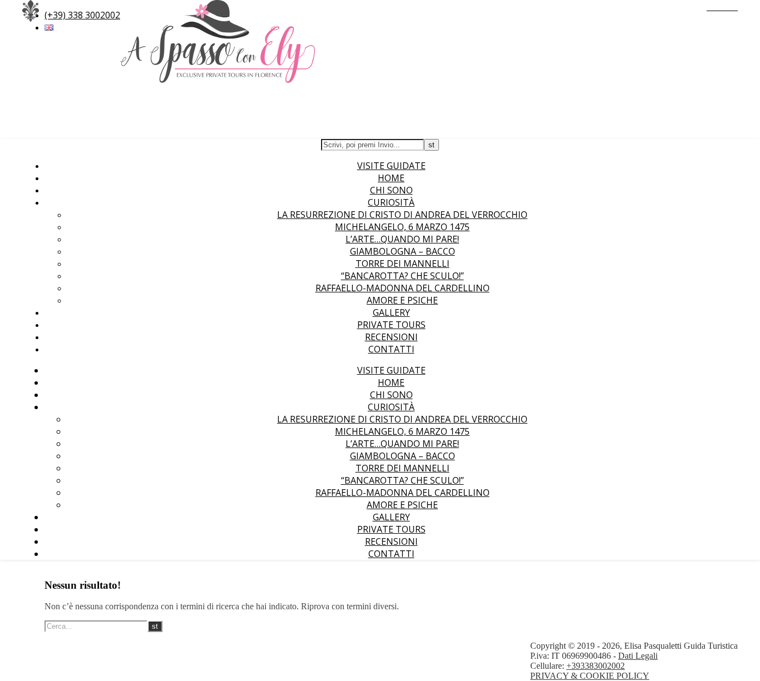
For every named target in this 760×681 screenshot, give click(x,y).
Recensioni (391, 337)
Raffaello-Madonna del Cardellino (402, 288)
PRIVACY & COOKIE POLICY (589, 675)
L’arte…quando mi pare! (402, 239)
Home (391, 178)
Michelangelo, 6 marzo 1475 (402, 227)
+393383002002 (595, 665)
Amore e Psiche (402, 300)
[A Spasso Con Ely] (217, 79)
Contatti (391, 349)
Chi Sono (391, 190)
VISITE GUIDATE (391, 166)
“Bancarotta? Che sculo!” (402, 276)
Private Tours (391, 325)
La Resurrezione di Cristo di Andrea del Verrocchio (402, 214)
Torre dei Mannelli (403, 263)
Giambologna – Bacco (402, 251)
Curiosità (391, 202)
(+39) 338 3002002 (82, 15)
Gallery (391, 312)
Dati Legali (638, 655)
